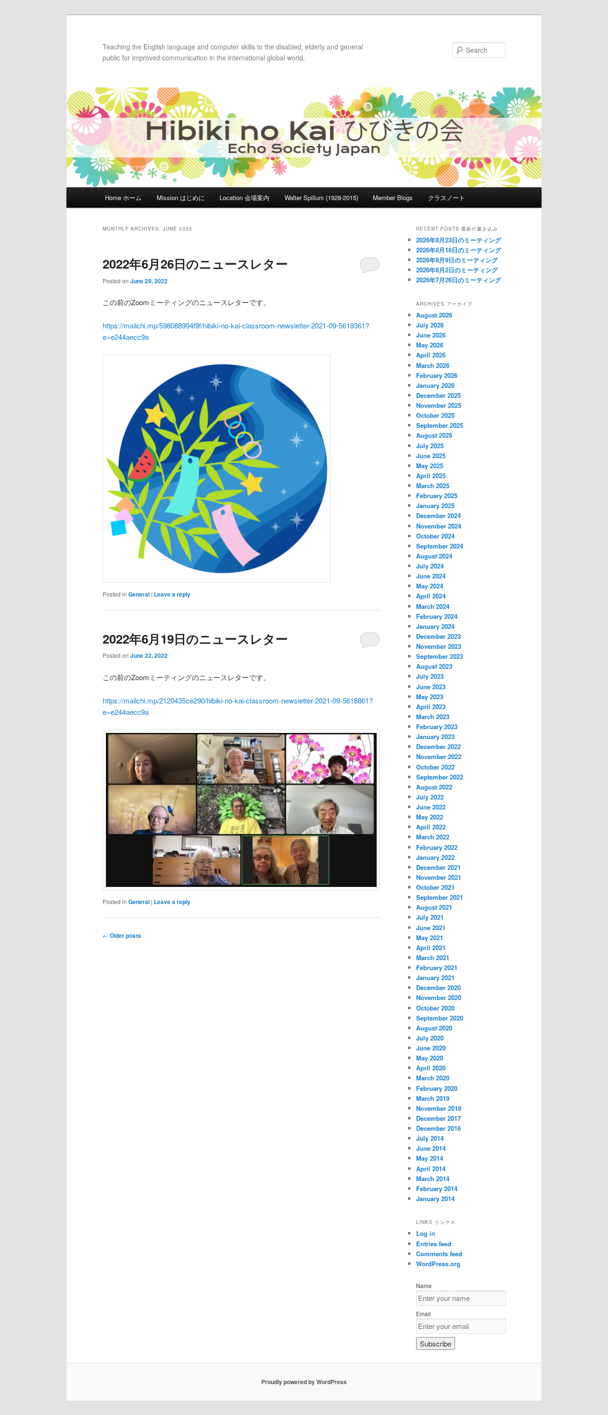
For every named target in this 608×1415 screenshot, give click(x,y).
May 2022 (429, 816)
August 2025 (434, 435)
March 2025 (432, 485)
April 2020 (431, 1067)
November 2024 (438, 525)
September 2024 (439, 545)
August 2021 (434, 907)
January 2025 (435, 505)
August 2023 (434, 666)
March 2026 (432, 365)
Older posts (122, 935)
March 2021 (432, 957)
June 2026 (431, 334)
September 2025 (439, 425)
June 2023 (431, 686)
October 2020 (435, 1007)
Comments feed (439, 1253)
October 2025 (435, 415)
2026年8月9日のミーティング (457, 259)
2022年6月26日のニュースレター (195, 263)
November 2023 (438, 646)
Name (424, 1285)
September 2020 (439, 1017)
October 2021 (435, 887)
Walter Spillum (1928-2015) (321, 197)
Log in (425, 1233)
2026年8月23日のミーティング (458, 239)
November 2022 (438, 756)
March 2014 (432, 1178)
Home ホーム (123, 197)
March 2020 (432, 1077)
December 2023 (438, 636)
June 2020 (431, 1047)
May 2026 (429, 344)
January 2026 (435, 385)
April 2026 (431, 354)
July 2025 (430, 445)
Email (423, 1313)
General (139, 594)
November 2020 (438, 997)
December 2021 (438, 867)
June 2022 (431, 806)
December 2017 (438, 1118)
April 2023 (431, 706)
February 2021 (436, 967)
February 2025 (436, 495)
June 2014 (431, 1148)
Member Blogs (393, 197)
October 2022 (435, 766)
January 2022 (435, 857)
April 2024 (431, 595)
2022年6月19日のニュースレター (195, 638)
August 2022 (434, 786)
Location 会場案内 (244, 197)
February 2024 (436, 616)
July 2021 (430, 917)
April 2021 (431, 947)
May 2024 (429, 585)
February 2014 (436, 1188)
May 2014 (429, 1158)
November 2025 (438, 405)
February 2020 (436, 1088)
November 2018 (438, 1108)
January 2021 (435, 977)
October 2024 (435, 535)
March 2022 (432, 836)
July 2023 (430, 676)
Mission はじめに (181, 197)
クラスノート (446, 197)
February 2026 (436, 375)
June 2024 (431, 575)
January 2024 (435, 626)
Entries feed (433, 1243)
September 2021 (439, 897)
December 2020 (438, 987)
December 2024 (438, 515)
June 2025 (431, 455)
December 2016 (438, 1128)
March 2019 (432, 1098)
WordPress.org (438, 1263)
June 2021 (431, 927)
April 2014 (431, 1168)
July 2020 (430, 1037)
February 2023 (436, 726)
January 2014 (435, 1198)
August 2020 (434, 1027)
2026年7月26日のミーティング (458, 279)
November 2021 (438, 877)
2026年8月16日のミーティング (458, 249)
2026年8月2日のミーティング (457, 269)
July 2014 (430, 1138)
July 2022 (430, 796)
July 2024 (430, 565)
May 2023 (429, 696)
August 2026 (434, 314)
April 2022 (431, 826)
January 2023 (435, 736)
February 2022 (436, 847)
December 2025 (438, 395)
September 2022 (439, 776)
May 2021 (429, 937)
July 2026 (430, 324)
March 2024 (432, 606)
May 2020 (429, 1057)
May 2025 (429, 465)
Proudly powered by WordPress (304, 1381)
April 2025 (431, 475)
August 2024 (434, 555)
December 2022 (438, 746)
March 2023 (432, 716)
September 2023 (439, 656)
